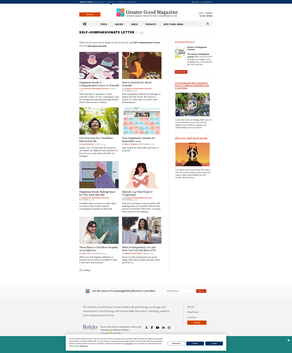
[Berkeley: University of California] (90, 327)
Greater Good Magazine (147, 12)
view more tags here (97, 45)
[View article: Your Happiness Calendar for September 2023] (141, 120)
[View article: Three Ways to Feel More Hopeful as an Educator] (99, 230)
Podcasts (151, 24)
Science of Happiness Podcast (95, 89)
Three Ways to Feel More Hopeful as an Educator (98, 248)
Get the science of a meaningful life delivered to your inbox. (123, 290)
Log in (201, 13)
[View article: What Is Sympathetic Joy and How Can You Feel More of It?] (141, 230)
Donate (90, 14)
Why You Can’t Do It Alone (191, 137)
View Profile (181, 72)
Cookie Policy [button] (129, 343)
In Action (120, 2)
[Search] (208, 23)
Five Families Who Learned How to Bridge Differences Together (192, 86)
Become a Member (206, 16)
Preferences (176, 343)
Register (209, 13)
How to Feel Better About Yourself (137, 84)
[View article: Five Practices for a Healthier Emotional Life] (99, 120)
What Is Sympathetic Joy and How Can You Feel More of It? (139, 248)
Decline (195, 343)
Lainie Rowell (88, 144)
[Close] (288, 340)
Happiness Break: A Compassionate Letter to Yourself (99, 84)
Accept (214, 343)
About (190, 306)
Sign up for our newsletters (202, 2)
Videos (134, 24)
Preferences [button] (84, 346)
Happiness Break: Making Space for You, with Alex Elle (97, 193)
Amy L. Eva (86, 253)
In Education (132, 2)
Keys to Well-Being (173, 24)
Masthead (192, 312)
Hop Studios (116, 333)
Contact (192, 317)
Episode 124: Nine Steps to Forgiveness (137, 193)
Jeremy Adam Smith (133, 253)
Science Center (99, 2)
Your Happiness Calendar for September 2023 (138, 139)
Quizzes (119, 24)
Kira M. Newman (131, 144)
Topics (103, 24)
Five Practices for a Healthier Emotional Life (96, 139)
